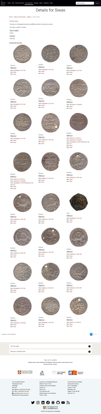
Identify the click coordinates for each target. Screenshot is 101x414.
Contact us (42, 387)
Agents (29, 17)
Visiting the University (73, 384)
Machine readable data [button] (17, 351)
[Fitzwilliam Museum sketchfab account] (53, 402)
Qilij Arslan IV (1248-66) (76, 104)
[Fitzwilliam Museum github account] (58, 402)
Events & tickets (19, 3)
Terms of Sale (43, 395)
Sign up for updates (50, 360)
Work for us (42, 389)
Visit (13, 3)
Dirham (12, 65)
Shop (51, 3)
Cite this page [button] (14, 346)
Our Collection (29, 3)
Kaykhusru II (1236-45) (47, 140)
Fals (68, 213)
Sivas (14, 74)
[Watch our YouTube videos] (63, 402)
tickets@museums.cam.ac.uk (21, 393)
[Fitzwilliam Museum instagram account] (38, 402)
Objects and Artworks (19, 17)
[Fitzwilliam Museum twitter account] (33, 402)
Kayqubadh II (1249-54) (76, 142)
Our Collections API (44, 391)
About (41, 3)
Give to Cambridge (72, 385)
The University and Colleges (75, 382)
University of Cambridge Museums (48, 382)
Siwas (14, 72)
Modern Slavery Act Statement (47, 393)
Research (46, 3)
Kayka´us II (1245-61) (75, 138)
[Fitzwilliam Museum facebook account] (43, 402)
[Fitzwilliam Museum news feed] (68, 402)
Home (9, 3)
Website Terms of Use (45, 384)
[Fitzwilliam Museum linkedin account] (48, 402)
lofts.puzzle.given (23, 395)
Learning (36, 3)
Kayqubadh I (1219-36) (19, 70)
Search (97, 3)
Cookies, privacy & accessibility (47, 385)
